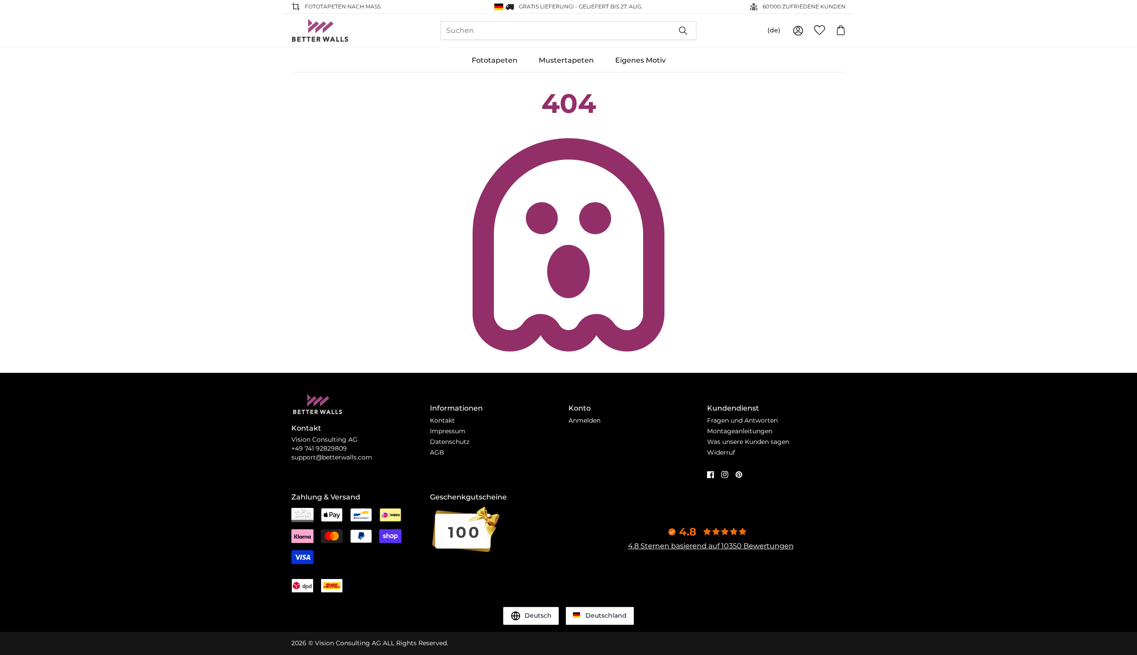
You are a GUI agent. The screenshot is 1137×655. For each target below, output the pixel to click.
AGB (437, 452)
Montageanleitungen (739, 431)
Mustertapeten (566, 60)
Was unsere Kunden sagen (748, 442)
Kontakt (442, 420)
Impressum (447, 431)
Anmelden (584, 420)
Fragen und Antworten (742, 420)
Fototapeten (494, 60)
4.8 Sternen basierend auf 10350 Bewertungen (711, 546)
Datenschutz (449, 442)
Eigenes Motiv (640, 60)
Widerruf (721, 452)
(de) (773, 30)
